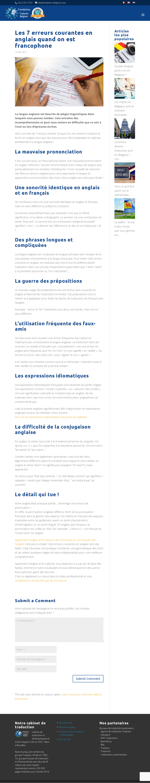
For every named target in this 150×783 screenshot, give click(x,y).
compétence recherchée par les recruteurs (41, 580)
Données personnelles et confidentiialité (71, 733)
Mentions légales (67, 727)
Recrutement (65, 722)
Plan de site (64, 739)
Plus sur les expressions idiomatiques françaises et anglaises (51, 417)
